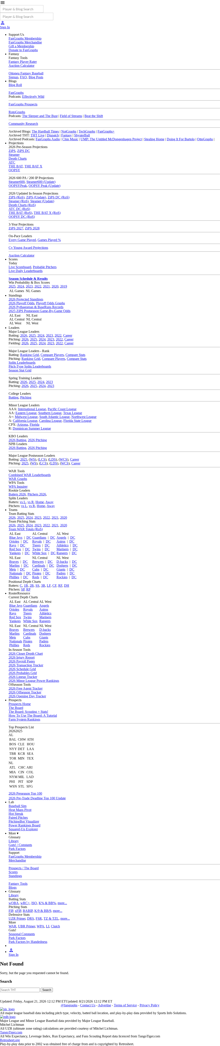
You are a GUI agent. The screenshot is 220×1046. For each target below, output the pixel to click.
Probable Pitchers (45, 267)
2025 (12, 286)
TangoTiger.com (11, 1032)
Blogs (13, 887)
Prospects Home (20, 704)
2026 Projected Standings (26, 299)
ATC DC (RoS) (19, 209)
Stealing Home (154, 139)
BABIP (28, 911)
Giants (61, 569)
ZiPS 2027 (16, 228)
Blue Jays (15, 537)
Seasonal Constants (22, 934)
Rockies (62, 577)
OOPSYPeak (18, 185)
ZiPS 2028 (32, 228)
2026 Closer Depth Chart (26, 653)
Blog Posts (36, 77)
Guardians (39, 537)
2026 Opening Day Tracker (27, 696)
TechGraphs (87, 131)
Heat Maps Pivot (20, 810)
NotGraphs (68, 131)
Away (49, 502)
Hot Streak (16, 813)
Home (39, 502)
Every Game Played (22, 240)
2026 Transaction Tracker (26, 665)
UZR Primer (17, 918)
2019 (63, 286)
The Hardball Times (45, 131)
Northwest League (83, 417)
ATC (12, 162)
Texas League (72, 413)
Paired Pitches (18, 817)
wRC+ (25, 903)
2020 (55, 286)
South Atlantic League (54, 417)
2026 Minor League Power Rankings (34, 680)
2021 (46, 286)
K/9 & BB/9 (42, 911)
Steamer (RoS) (19, 201)
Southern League (49, 413)
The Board (16, 708)
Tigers (36, 545)
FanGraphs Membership (25, 38)
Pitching (25, 397)
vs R (31, 502)
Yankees (15, 553)
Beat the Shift (93, 116)
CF (54, 585)
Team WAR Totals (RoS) (26, 529)
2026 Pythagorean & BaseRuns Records (36, 307)
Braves (14, 561)
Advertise (104, 1005)
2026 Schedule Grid (22, 669)
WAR (12, 926)
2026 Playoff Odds (21, 303)
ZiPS (12, 151)
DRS (30, 918)
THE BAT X (33, 166)
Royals (37, 541)
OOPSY (14, 170)
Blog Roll (15, 85)
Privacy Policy (149, 1005)
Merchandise (17, 860)
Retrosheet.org (10, 1040)
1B (26, 585)
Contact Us (87, 1005)
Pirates (36, 573)
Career (67, 335)
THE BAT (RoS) (20, 213)
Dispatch (53, 135)
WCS (63, 459)
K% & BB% (47, 903)
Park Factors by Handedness (28, 942)
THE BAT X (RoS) (47, 213)
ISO (34, 903)
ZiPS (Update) (36, 197)
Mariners (63, 549)
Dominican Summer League (32, 428)
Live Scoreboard (20, 267)
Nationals (15, 573)
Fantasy (66, 135)
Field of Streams (71, 116)
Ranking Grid (29, 355)
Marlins (14, 565)
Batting (13, 397)
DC (28, 537)
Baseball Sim (17, 806)
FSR (39, 918)
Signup (13, 77)
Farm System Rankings (24, 719)
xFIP (18, 911)
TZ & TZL (51, 918)
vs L (23, 502)
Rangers (62, 553)
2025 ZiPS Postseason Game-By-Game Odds (39, 311)
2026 (23, 335)
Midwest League (26, 417)
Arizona (22, 424)
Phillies (14, 577)
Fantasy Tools (18, 883)
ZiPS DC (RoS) (58, 197)
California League (25, 420)
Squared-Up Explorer (23, 829)
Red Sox (15, 549)
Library (14, 841)
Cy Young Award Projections (28, 247)
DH (66, 585)
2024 (20, 286)
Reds (35, 577)
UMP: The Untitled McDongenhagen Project (111, 139)
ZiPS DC (23, 151)
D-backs (62, 561)
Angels (61, 537)
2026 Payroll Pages (22, 661)
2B (32, 585)
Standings (15, 876)
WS (32, 459)
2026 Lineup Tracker (23, 677)
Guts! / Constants (20, 845)
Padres (61, 573)
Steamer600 (17, 182)
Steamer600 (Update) (40, 182)
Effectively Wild (33, 96)
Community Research (23, 123)
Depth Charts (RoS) (22, 205)
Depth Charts (18, 158)
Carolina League (50, 420)
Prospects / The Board (24, 868)
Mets (12, 569)
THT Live (37, 135)
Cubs (35, 569)
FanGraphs (16, 92)
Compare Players (52, 355)
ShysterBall (82, 135)
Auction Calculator (21, 65)
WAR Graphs (18, 479)
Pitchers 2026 (37, 494)
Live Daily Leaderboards (26, 271)
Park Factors (17, 849)
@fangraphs (69, 1005)
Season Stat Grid (20, 370)
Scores (13, 872)
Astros (61, 541)
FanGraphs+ (106, 131)
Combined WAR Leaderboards (30, 475)
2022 (37, 286)
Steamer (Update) (42, 201)
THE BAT (16, 166)
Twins (36, 549)
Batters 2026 (17, 494)
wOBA (14, 903)
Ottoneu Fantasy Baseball (26, 73)
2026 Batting (17, 440)
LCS (42, 459)
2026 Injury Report (22, 657)
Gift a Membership (21, 46)
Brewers (38, 561)
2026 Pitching (37, 440)
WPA (40, 926)
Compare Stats (75, 355)
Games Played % (49, 240)
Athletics (63, 545)
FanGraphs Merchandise (25, 42)
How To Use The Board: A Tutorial (33, 715)
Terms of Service (125, 1005)
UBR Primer (26, 926)
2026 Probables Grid (23, 673)
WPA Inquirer (18, 486)
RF (60, 585)
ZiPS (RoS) (16, 197)
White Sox (39, 553)
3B (43, 585)
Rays (12, 545)
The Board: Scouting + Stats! (28, 711)
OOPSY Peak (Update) (44, 185)
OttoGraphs (205, 139)
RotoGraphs (17, 112)
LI (47, 926)
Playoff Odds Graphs (50, 303)
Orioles (14, 541)
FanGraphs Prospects (23, 104)
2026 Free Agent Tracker (26, 688)
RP (28, 589)
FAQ (23, 77)
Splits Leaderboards (22, 362)
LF (49, 585)
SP (22, 589)
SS (37, 585)
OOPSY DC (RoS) (22, 216)
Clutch (55, 926)
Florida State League (77, 420)
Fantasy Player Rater (23, 61)
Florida (34, 424)
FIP (11, 911)
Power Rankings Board (24, 825)
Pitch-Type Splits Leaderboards (30, 366)
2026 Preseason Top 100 (25, 793)
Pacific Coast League (62, 409)
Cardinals (38, 565)
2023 (29, 286)
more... (62, 903)
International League (32, 409)
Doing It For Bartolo (181, 139)
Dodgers (62, 565)
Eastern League (26, 413)
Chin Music (70, 139)
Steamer (14, 154)
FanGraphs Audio (48, 139)
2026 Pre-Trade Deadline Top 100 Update (37, 798)
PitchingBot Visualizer (24, 821)
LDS (52, 459)
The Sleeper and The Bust (40, 116)
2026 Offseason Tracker (25, 692)
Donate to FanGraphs (23, 50)
